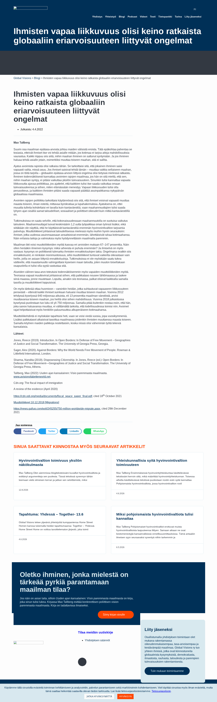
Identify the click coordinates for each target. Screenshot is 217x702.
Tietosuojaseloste (161, 691)
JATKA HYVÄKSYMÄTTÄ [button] (99, 696)
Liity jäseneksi (193, 16)
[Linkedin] (103, 652)
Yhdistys (97, 16)
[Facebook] (82, 652)
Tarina (178, 16)
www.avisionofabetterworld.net (32, 376)
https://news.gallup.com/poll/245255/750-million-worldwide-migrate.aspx (57, 408)
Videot (143, 16)
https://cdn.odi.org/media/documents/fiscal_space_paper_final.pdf (53, 396)
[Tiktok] (103, 662)
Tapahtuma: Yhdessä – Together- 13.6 (51, 514)
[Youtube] (124, 652)
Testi (153, 16)
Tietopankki (165, 16)
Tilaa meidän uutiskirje (95, 632)
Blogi (122, 16)
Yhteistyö (110, 16)
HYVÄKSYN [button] (125, 696)
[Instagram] (82, 662)
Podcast (132, 16)
